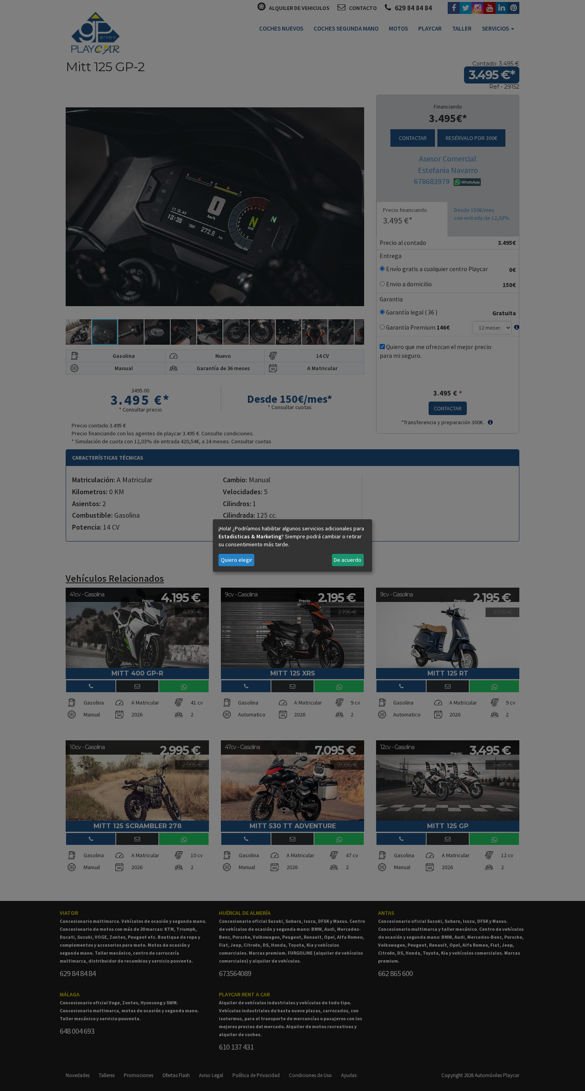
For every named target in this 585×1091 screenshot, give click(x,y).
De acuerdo (347, 559)
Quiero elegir (236, 559)
